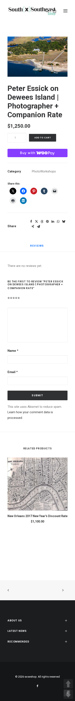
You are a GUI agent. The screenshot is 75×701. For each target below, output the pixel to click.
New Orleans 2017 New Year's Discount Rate (38, 516)
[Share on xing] (32, 226)
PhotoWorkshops (44, 171)
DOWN (68, 694)
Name (13, 351)
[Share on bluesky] (63, 221)
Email (13, 372)
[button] (65, 11)
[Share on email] (38, 226)
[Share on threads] (41, 221)
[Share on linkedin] (52, 221)
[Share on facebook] (31, 221)
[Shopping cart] (52, 11)
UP (68, 683)
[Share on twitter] (36, 221)
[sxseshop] (32, 11)
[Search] (45, 11)
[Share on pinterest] (47, 221)
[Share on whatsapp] (58, 221)
